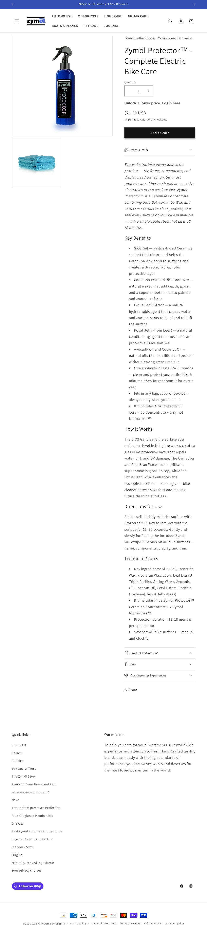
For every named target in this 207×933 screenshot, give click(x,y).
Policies (17, 761)
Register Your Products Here (32, 839)
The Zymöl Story (24, 776)
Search (17, 753)
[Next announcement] (194, 4)
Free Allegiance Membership (32, 816)
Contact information (103, 923)
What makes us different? (30, 792)
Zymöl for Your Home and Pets (34, 784)
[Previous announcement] (12, 4)
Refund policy (152, 923)
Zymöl (36, 923)
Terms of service (130, 923)
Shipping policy (174, 923)
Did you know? (22, 847)
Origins (17, 855)
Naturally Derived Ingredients (33, 863)
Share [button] (132, 690)
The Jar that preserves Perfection (36, 808)
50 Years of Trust (24, 768)
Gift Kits (17, 823)
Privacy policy (78, 923)
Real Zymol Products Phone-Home (37, 831)
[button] (17, 21)
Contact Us (20, 745)
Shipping (130, 119)
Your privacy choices (27, 870)
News (16, 800)
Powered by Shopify (53, 923)
